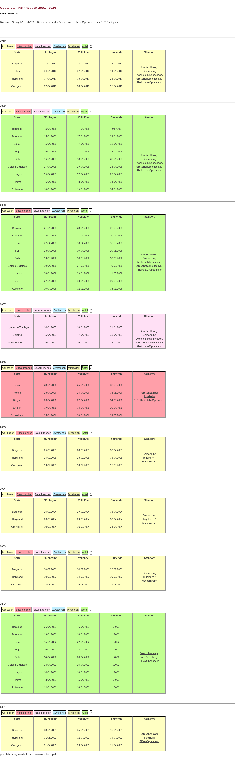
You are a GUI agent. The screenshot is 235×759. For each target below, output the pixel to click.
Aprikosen (7, 111)
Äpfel (85, 46)
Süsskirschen (24, 46)
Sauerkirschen (43, 46)
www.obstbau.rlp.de (46, 754)
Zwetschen (59, 46)
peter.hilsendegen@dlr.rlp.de (16, 754)
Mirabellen (74, 46)
